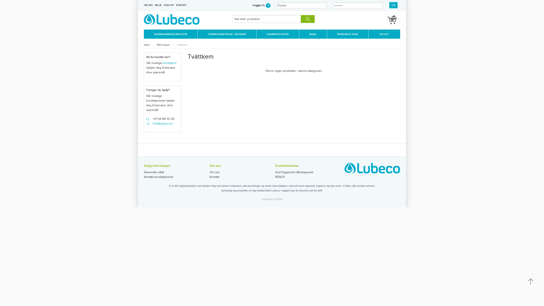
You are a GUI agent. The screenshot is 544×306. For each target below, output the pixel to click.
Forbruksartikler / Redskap (227, 34)
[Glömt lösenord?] (268, 5)
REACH (280, 177)
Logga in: (259, 5)
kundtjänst (169, 63)
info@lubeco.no (163, 123)
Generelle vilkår (154, 172)
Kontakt (181, 5)
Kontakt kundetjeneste (158, 177)
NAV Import (163, 44)
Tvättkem (182, 44)
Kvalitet (169, 5)
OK (393, 5)
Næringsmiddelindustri (170, 34)
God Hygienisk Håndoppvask (294, 172)
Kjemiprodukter (278, 34)
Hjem (147, 44)
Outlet (384, 34)
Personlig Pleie (347, 34)
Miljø (158, 5)
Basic (313, 34)
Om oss (148, 5)
